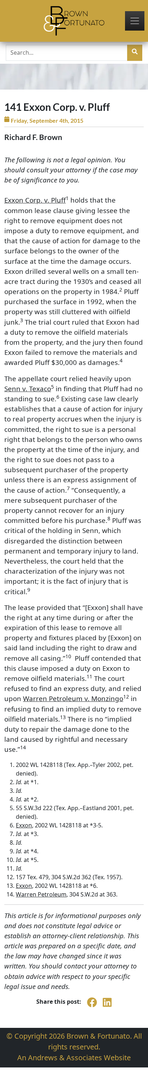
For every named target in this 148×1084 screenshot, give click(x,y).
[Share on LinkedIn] (107, 1006)
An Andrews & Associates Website (74, 1057)
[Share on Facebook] (92, 1006)
